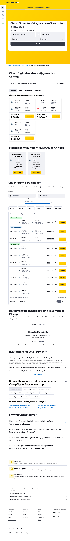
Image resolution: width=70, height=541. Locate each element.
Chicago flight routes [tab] (30, 389)
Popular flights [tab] (35, 397)
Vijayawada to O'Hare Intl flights (47, 405)
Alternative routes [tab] (15, 389)
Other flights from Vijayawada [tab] (19, 397)
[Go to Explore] (3, 18)
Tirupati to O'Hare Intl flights (46, 407)
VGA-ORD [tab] (41, 324)
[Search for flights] (3, 8)
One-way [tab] (38, 90)
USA (23, 65)
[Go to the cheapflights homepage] (12, 2)
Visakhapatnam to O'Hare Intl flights (19, 405)
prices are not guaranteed (43, 488)
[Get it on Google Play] (57, 512)
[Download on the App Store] (57, 516)
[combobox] (30, 30)
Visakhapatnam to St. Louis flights (18, 407)
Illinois (27, 65)
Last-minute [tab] (28, 90)
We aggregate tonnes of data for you (20, 496)
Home (9, 65)
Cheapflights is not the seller (18, 493)
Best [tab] (20, 90)
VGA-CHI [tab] (34, 324)
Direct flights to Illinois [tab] (17, 393)
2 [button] (62, 301)
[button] (3, 2)
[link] (18, 172)
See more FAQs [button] (38, 374)
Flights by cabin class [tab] (32, 393)
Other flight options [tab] (47, 393)
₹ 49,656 (16, 26)
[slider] (51, 203)
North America (16, 65)
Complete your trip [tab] (44, 389)
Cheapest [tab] (13, 90)
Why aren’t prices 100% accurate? (20, 499)
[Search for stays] (3, 11)
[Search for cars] (3, 15)
